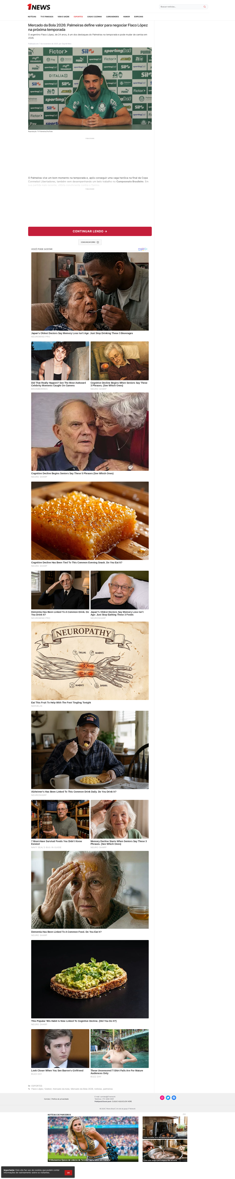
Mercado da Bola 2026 (82, 1089)
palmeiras (108, 1089)
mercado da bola (61, 1089)
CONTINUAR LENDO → (90, 231)
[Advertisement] (90, 157)
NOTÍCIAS (32, 17)
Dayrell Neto (66, 44)
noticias (98, 1089)
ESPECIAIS (138, 17)
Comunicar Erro (88, 242)
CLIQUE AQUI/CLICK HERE (122, 1101)
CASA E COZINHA (94, 17)
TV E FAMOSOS (47, 17)
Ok (68, 1173)
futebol (48, 1089)
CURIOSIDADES (112, 17)
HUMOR (126, 17)
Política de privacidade (60, 1099)
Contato (47, 1099)
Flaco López (37, 1089)
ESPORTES (78, 17)
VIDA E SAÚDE (63, 17)
